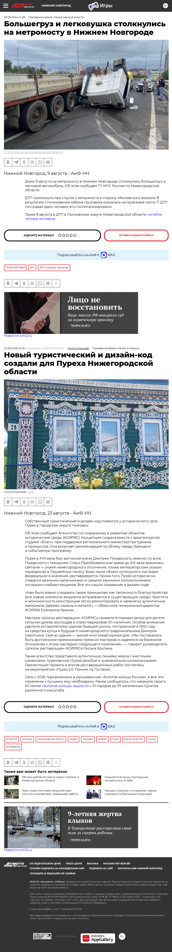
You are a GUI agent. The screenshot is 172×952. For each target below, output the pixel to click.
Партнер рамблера (66, 936)
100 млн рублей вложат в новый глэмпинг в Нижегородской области (50, 779)
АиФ (31, 491)
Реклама (92, 863)
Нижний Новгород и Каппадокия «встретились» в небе (126, 779)
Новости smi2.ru (18, 336)
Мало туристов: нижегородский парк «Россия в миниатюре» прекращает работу (50, 792)
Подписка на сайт (101, 868)
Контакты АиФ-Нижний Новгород (140, 868)
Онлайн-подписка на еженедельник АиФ (57, 868)
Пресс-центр (74, 863)
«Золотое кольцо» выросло (66, 686)
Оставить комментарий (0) (136, 235)
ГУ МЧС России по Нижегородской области (33, 152)
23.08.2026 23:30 (14, 348)
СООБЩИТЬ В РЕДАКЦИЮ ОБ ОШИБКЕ (53, 873)
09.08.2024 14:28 (14, 17)
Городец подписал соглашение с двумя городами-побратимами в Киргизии (130, 792)
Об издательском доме (45, 863)
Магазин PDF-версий (116, 863)
